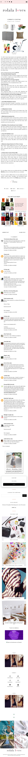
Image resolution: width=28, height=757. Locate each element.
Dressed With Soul (8, 384)
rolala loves (13, 754)
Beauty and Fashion (8, 378)
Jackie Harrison (7, 438)
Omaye (5, 254)
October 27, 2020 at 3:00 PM (10, 443)
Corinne (5, 316)
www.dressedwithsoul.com (9, 392)
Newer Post (5, 232)
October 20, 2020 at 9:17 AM (10, 358)
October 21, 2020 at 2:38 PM (10, 410)
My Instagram (7, 310)
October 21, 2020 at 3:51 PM (10, 419)
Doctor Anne (6, 363)
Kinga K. (5, 355)
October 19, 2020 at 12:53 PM (10, 329)
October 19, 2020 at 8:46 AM (10, 286)
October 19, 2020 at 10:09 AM (10, 294)
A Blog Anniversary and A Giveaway (14, 565)
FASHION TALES (7, 398)
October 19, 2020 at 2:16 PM (10, 337)
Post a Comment (6, 446)
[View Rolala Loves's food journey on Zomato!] (14, 642)
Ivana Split (6, 341)
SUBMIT (14, 484)
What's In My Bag (14, 539)
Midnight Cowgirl (7, 414)
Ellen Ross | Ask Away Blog (9, 290)
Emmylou (6, 277)
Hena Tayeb (6, 333)
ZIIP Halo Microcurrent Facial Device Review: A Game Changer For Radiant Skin (14, 623)
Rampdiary (15, 378)
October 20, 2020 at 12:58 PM (10, 371)
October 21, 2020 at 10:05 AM (10, 394)
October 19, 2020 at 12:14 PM (10, 312)
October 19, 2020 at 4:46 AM (10, 265)
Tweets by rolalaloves (14, 627)
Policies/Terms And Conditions (14, 755)
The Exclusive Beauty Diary (10, 239)
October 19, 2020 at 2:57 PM (10, 351)
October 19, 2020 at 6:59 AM (10, 272)
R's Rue (5, 269)
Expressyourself (7, 306)
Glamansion (19, 378)
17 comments (17, 21)
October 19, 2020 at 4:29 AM (10, 250)
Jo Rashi (5, 375)
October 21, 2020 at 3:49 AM (10, 380)
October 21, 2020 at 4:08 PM (10, 434)
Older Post (22, 232)
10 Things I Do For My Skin (14, 598)
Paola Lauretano (7, 298)
